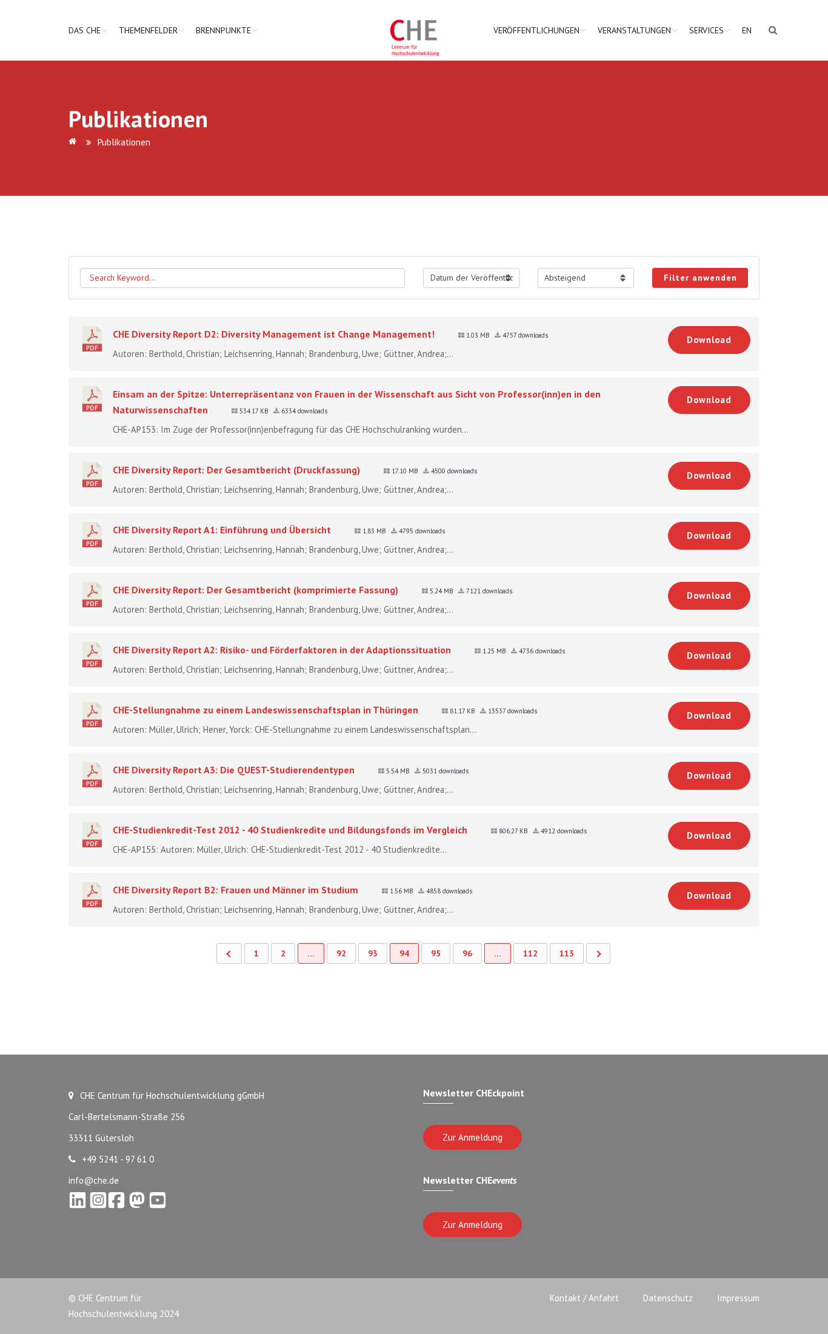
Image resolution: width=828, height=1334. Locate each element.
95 (436, 953)
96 (467, 953)
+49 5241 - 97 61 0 (118, 1159)
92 (341, 953)
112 (530, 953)
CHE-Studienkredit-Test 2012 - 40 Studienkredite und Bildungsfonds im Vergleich (290, 830)
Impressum (738, 1298)
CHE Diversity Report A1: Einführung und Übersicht (222, 530)
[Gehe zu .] (74, 142)
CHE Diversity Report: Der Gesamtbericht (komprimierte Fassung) (255, 590)
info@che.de (93, 1180)
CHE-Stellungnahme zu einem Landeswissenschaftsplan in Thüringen (265, 710)
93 (373, 953)
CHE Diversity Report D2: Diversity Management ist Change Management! (274, 334)
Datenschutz (668, 1298)
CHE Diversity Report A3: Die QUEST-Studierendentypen (234, 770)
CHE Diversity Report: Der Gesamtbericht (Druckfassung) (236, 470)
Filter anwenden (700, 277)
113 (566, 953)
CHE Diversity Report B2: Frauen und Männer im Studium (235, 890)
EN (747, 30)
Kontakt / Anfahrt (584, 1298)
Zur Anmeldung (472, 1137)
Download (709, 339)
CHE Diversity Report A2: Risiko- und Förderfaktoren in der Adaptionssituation (282, 650)
